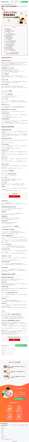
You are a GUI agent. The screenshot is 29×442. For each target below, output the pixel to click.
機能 (1, 431)
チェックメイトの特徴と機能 (8, 33)
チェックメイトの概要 (6, 32)
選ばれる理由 (2, 428)
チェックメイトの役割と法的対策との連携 (10, 50)
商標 (3, 9)
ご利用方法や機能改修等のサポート (9, 45)
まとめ (4, 51)
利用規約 (2, 437)
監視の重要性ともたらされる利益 (9, 31)
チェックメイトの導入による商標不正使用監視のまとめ (12, 52)
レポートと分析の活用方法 (8, 46)
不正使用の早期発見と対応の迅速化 (9, 44)
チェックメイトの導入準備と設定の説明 (10, 40)
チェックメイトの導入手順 (7, 39)
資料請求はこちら (14, 196)
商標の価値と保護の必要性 (8, 37)
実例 (3, 354)
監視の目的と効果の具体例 (8, 38)
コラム (2, 434)
